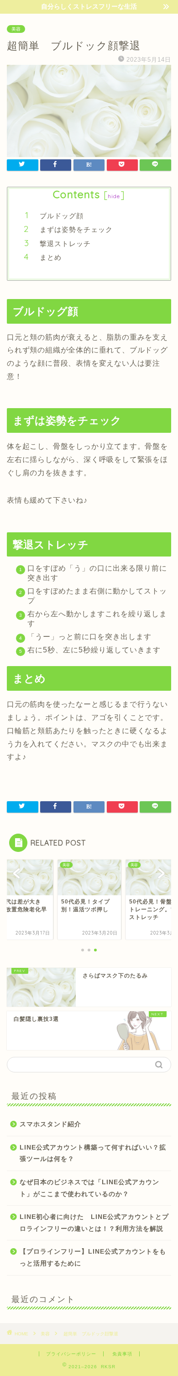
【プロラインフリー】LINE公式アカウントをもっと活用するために (93, 1257)
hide (114, 196)
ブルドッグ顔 (62, 215)
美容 (16, 29)
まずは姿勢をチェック (76, 229)
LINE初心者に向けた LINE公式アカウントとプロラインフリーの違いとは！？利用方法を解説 (94, 1222)
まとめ (51, 257)
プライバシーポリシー (71, 1353)
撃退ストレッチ (65, 243)
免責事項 (122, 1353)
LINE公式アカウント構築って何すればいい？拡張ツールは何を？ (93, 1153)
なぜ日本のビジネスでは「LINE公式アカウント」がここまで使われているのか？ (89, 1188)
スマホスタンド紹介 (50, 1124)
